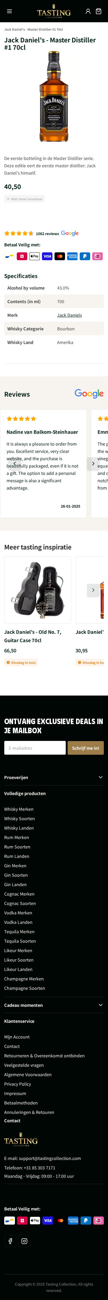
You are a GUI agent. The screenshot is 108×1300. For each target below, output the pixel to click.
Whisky (54, 677)
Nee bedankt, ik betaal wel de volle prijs (54, 733)
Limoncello (54, 705)
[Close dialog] (8, 8)
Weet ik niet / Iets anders (54, 720)
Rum (54, 691)
